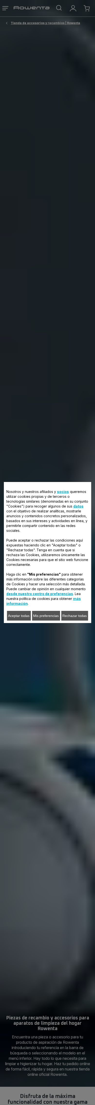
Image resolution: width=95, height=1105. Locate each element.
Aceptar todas (18, 616)
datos (78, 506)
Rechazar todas (74, 616)
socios (63, 492)
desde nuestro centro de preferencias (39, 594)
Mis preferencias (46, 616)
